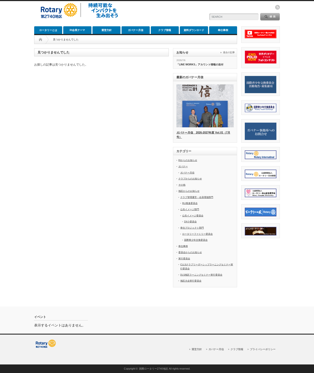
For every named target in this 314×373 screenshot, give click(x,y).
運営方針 (106, 30)
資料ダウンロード (194, 30)
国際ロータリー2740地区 (153, 368)
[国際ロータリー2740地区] (80, 19)
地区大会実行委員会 (190, 280)
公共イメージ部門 (189, 209)
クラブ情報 (164, 30)
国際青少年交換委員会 (196, 240)
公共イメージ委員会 (192, 215)
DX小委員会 (190, 221)
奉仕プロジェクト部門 (192, 227)
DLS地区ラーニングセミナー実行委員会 (201, 274)
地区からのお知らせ (189, 191)
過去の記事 (229, 52)
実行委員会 (184, 258)
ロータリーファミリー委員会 (197, 234)
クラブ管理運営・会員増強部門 (196, 197)
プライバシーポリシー (263, 349)
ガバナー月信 (135, 30)
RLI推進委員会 (190, 203)
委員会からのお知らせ (190, 252)
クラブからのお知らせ (190, 178)
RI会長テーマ (77, 30)
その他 (181, 185)
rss (277, 7)
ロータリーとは (48, 30)
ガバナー (183, 166)
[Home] (40, 39)
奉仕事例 (223, 30)
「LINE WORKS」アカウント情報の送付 (199, 64)
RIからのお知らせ (187, 160)
